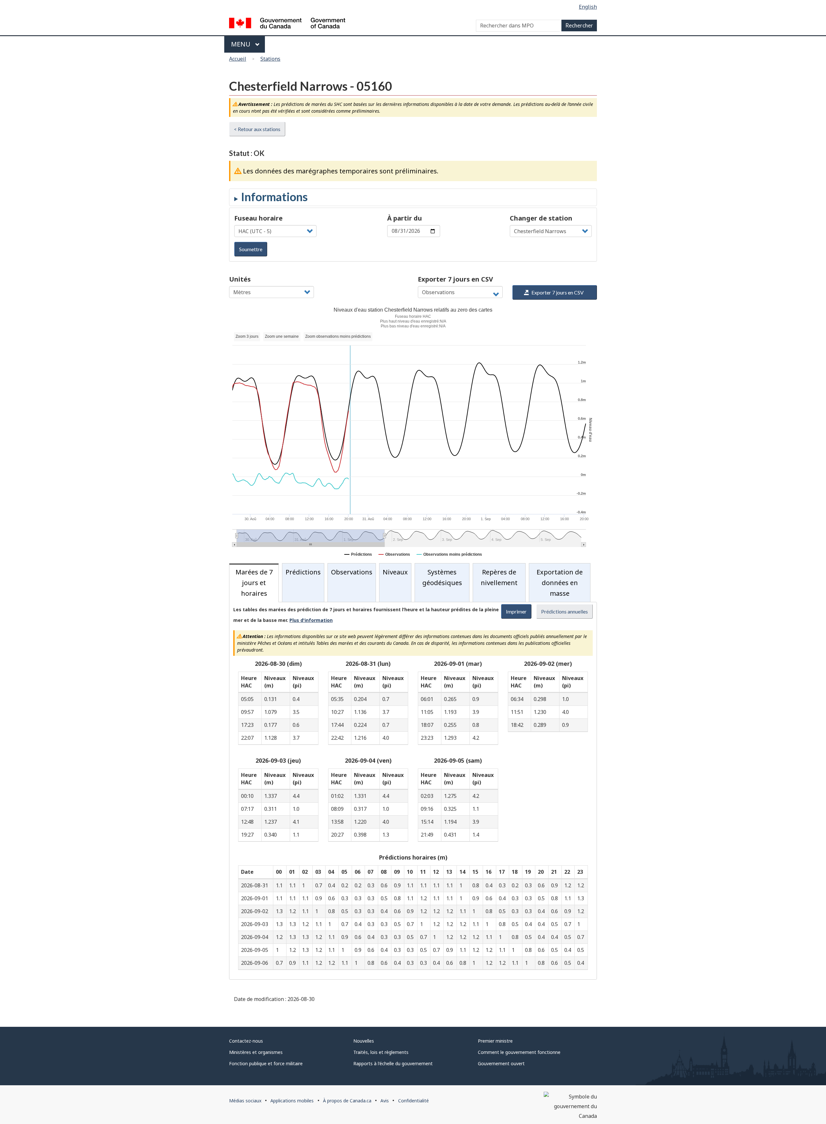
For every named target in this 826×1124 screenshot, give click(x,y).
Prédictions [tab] (303, 572)
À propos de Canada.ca (347, 1101)
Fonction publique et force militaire (266, 1063)
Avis (384, 1101)
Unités (240, 279)
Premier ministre (495, 1041)
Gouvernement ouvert (501, 1063)
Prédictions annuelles (564, 611)
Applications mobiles (292, 1101)
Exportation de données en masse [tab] (560, 583)
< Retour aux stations (257, 129)
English (588, 6)
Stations (270, 58)
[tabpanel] (413, 791)
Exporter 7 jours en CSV (455, 279)
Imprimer (516, 611)
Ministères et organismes (256, 1052)
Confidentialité (413, 1101)
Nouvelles (363, 1041)
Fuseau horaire (258, 218)
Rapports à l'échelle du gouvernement (393, 1063)
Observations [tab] (351, 572)
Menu (241, 44)
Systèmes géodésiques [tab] (442, 577)
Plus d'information (311, 620)
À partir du (404, 218)
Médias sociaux (245, 1101)
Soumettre (250, 249)
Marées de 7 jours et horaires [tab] (254, 583)
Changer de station (541, 218)
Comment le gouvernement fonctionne (519, 1052)
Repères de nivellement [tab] (499, 577)
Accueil (237, 58)
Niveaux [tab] (395, 572)
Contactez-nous (246, 1041)
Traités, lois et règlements (380, 1052)
